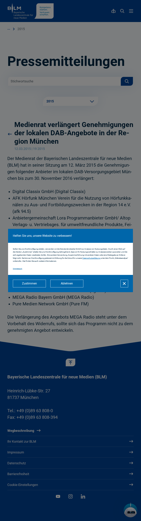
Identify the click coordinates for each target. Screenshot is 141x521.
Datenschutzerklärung (91, 258)
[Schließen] (124, 283)
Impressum (17, 268)
